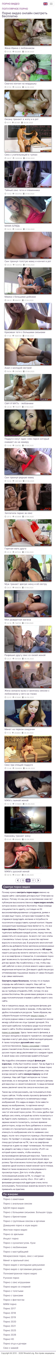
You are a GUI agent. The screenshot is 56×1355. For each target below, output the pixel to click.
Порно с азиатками (13, 1199)
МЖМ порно (9, 1304)
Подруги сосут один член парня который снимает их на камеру (27, 440)
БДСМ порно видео (13, 1208)
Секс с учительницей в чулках (21, 154)
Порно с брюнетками (14, 1216)
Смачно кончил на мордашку (20, 83)
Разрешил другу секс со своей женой (25, 655)
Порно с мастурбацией (15, 1251)
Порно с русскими (30, 1046)
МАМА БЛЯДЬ (12, 225)
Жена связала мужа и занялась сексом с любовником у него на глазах (27, 692)
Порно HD (8, 1339)
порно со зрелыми (11, 1032)
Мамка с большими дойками (20, 296)
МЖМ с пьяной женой (16, 800)
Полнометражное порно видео (20, 1273)
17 (33, 880)
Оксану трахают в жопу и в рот (22, 119)
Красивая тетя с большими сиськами (25, 332)
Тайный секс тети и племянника (22, 190)
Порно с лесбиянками (15, 1247)
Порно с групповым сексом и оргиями (24, 1221)
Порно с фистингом (13, 1299)
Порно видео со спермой (16, 1286)
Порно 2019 (9, 1317)
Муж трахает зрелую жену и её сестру (26, 584)
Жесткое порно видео (15, 1229)
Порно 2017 (9, 1308)
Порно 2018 (9, 1313)
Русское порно (11, 1278)
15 (23, 880)
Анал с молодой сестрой (18, 368)
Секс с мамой (10, 1348)
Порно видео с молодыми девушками (24, 1265)
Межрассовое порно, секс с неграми (23, 1256)
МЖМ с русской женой (17, 871)
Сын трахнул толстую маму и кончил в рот (28, 261)
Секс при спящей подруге (19, 765)
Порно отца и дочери (14, 1343)
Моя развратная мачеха (18, 619)
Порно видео (11, 3)
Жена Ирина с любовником (19, 48)
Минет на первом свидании (20, 729)
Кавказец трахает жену (17, 836)
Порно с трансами (13, 1295)
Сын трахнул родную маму (19, 477)
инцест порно (37, 1015)
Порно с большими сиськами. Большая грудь (27, 1212)
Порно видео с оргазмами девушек (22, 1269)
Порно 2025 (9, 1330)
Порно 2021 (9, 1326)
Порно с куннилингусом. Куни (19, 1243)
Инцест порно (10, 1238)
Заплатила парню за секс (18, 513)
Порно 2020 (9, 1321)
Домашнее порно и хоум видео (20, 1225)
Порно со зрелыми (13, 1234)
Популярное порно (15, 8)
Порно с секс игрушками (16, 1282)
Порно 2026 (9, 1334)
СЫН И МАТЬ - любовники (19, 403)
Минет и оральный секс (16, 1260)
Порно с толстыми (13, 1291)
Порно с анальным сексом (17, 1203)
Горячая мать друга (15, 548)
